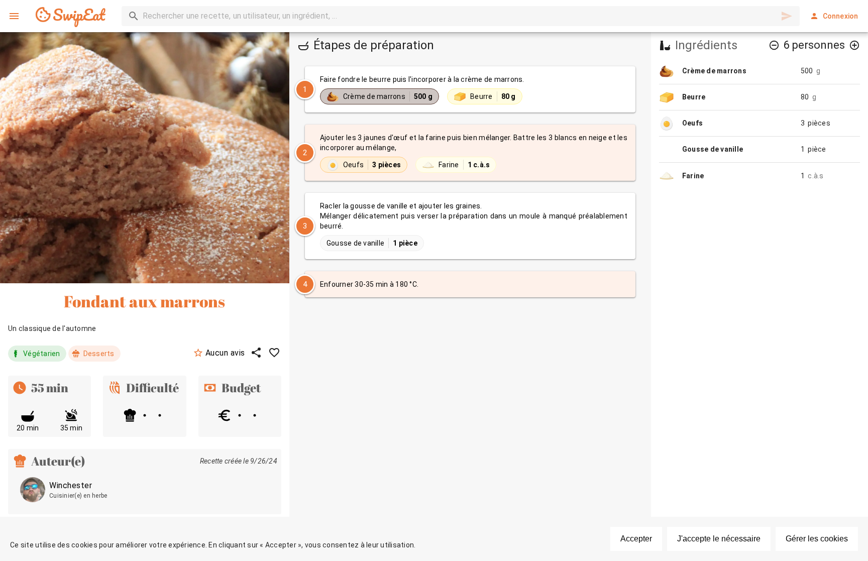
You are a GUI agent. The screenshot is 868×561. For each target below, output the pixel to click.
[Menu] (14, 16)
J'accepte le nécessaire (719, 538)
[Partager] (256, 353)
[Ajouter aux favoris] (274, 353)
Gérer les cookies (817, 538)
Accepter (636, 538)
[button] (774, 45)
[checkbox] (470, 89)
